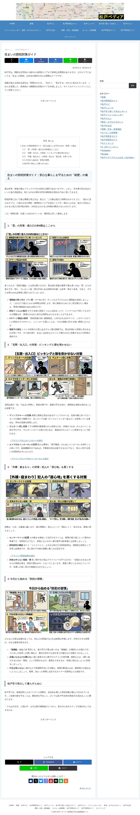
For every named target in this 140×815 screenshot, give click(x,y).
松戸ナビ (106, 104)
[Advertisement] (48, 118)
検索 (102, 81)
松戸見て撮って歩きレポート (114, 111)
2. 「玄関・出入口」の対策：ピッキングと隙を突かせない (47, 153)
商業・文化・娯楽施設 (111, 129)
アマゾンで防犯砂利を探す (23, 556)
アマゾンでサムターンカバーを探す (27, 440)
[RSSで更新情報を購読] (66, 781)
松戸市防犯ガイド (109, 140)
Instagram (106, 150)
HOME (11, 805)
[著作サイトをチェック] (31, 781)
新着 (104, 97)
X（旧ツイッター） (110, 147)
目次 (45, 141)
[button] (85, 60)
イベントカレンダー (95, 805)
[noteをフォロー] (56, 781)
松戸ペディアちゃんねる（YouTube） (118, 157)
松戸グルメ (107, 118)
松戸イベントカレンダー (112, 115)
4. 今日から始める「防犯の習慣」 (37, 160)
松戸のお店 (107, 125)
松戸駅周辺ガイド (109, 101)
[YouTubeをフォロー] (51, 781)
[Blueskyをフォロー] (41, 781)
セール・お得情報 (109, 133)
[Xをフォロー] (36, 781)
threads (105, 154)
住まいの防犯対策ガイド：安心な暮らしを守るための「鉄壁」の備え (49, 146)
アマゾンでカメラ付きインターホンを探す (30, 459)
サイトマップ (108, 143)
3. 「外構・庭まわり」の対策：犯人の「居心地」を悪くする (48, 156)
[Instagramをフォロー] (46, 781)
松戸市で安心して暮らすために (36, 163)
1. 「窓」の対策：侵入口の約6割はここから (41, 149)
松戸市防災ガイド (109, 136)
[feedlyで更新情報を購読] (61, 781)
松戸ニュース (108, 108)
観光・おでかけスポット (112, 122)
